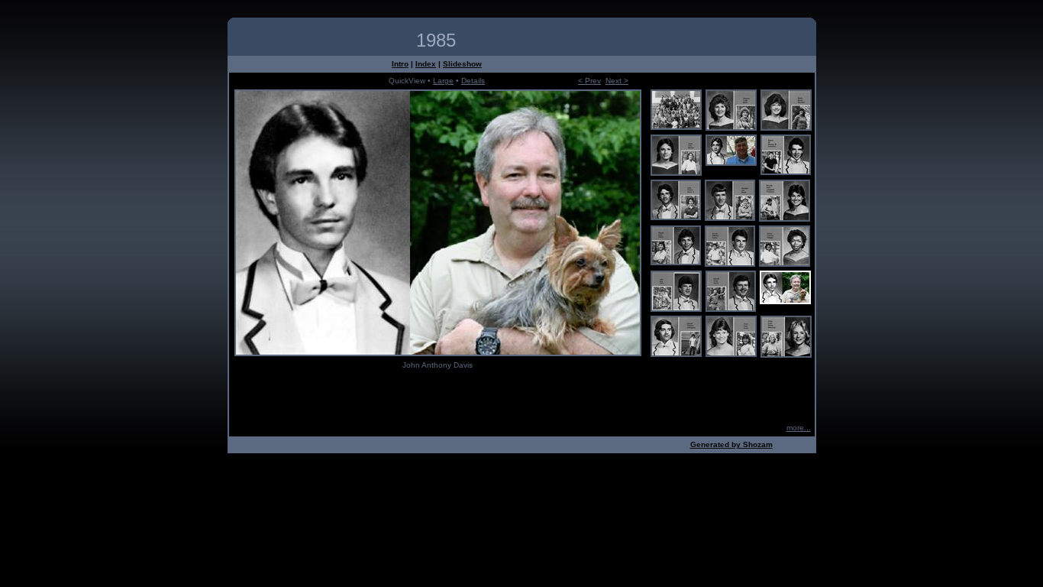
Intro (400, 64)
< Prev (589, 80)
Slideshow (462, 64)
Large (443, 80)
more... (798, 427)
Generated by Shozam (731, 444)
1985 (436, 40)
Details (473, 80)
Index (425, 64)
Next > (616, 80)
